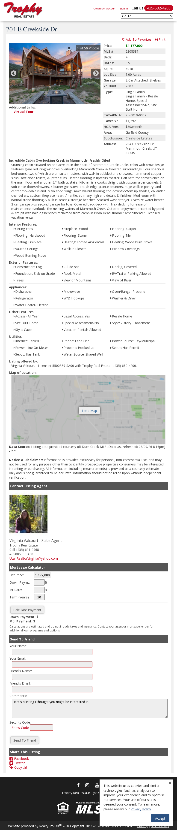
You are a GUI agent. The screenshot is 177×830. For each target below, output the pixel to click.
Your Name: (18, 646)
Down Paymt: (19, 582)
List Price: (16, 575)
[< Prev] (13, 73)
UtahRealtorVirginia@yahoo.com (33, 558)
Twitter (19, 763)
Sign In (124, 8)
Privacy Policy (141, 809)
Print (162, 39)
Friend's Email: (20, 683)
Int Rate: (15, 590)
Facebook (21, 758)
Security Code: (20, 722)
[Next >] (95, 73)
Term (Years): (19, 597)
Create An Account (104, 8)
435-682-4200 (159, 8)
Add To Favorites (138, 39)
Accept (160, 818)
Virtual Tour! (24, 111)
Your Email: (17, 658)
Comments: (18, 696)
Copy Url (20, 767)
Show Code (20, 727)
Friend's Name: (20, 671)
